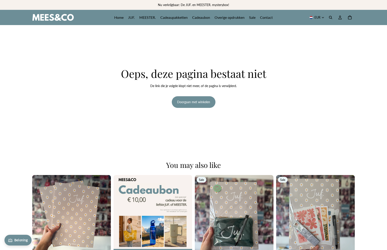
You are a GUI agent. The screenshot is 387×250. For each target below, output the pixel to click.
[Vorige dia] (39, 214)
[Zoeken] (330, 17)
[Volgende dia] (104, 214)
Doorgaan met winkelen (193, 102)
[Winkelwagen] (350, 17)
